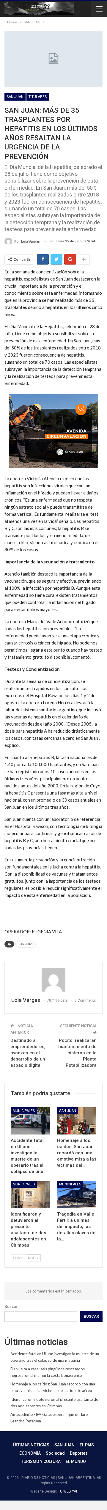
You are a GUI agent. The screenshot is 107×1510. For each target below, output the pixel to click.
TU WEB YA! (67, 1491)
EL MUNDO (76, 1461)
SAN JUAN (15, 97)
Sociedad (55, 1453)
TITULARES (38, 97)
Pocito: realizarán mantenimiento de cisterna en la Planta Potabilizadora (77, 1053)
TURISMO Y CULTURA (41, 1461)
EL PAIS (87, 1445)
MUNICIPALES (24, 1111)
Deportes (79, 1453)
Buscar (11, 1306)
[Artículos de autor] (53, 980)
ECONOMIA (30, 1453)
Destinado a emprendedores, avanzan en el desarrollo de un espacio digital (27, 1053)
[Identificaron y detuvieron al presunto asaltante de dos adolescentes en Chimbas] (30, 1194)
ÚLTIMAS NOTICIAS (31, 1445)
